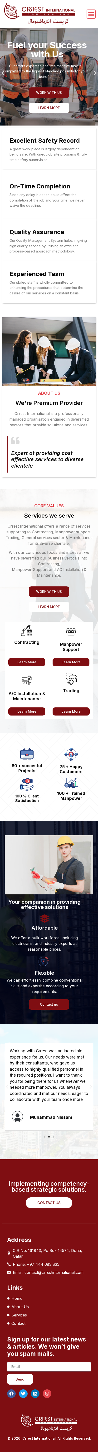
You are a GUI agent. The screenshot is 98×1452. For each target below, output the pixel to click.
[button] (3, 73)
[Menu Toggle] (91, 14)
